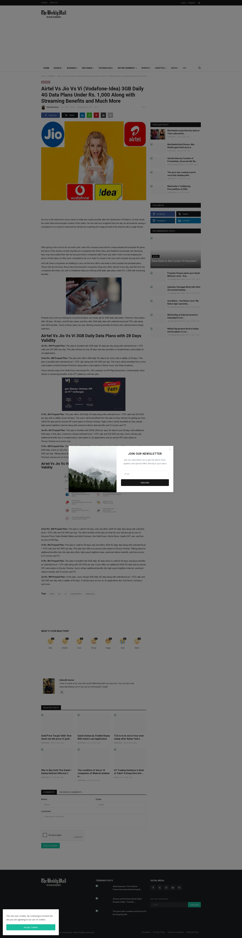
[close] (56, 912)
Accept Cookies (31, 927)
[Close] (170, 449)
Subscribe (145, 482)
